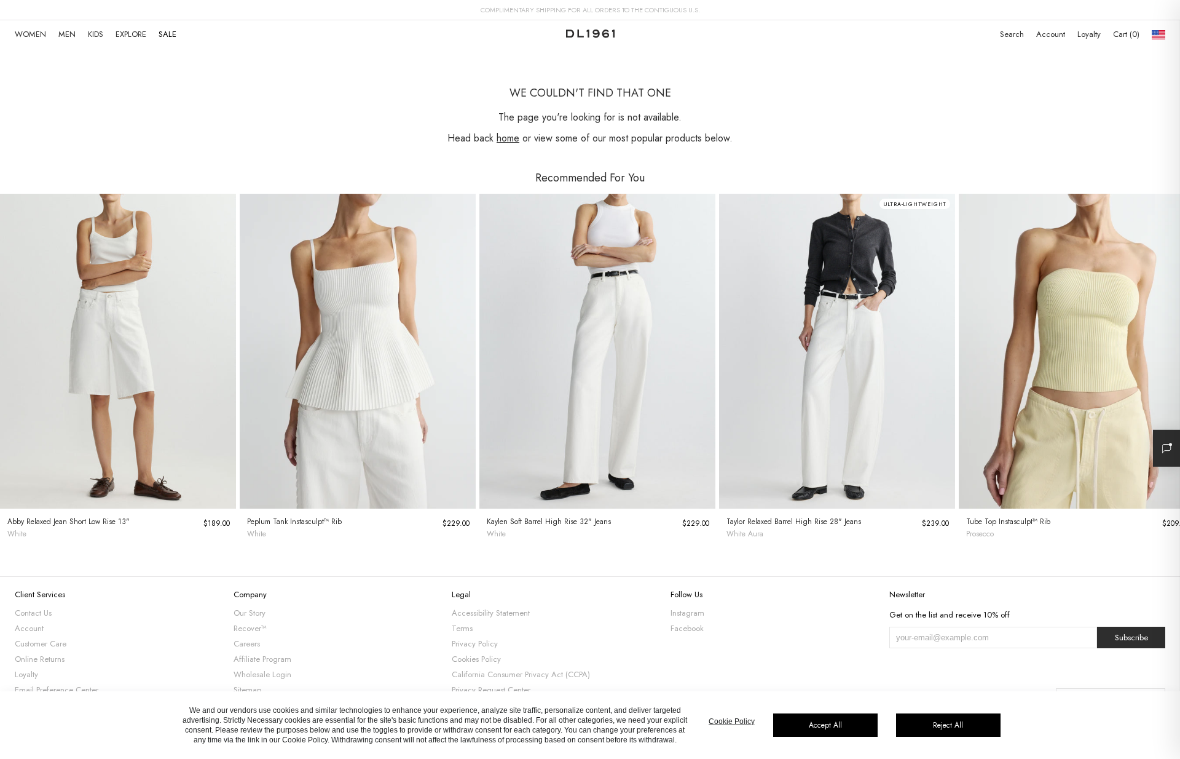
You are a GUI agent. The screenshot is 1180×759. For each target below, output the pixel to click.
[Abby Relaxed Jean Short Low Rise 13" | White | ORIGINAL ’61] (118, 351)
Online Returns (40, 659)
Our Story (250, 613)
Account (1050, 34)
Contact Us (33, 613)
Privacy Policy (475, 644)
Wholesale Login (262, 674)
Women (30, 34)
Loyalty (1089, 34)
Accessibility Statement (491, 613)
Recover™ (250, 628)
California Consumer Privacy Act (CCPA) (521, 674)
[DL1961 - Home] (590, 34)
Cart (1125, 34)
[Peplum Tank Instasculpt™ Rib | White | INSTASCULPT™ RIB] (358, 351)
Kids (95, 34)
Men (67, 34)
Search (1012, 34)
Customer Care (40, 644)
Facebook (687, 628)
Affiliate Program (262, 659)
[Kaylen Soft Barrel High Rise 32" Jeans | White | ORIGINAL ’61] (597, 351)
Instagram (687, 613)
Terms (462, 628)
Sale (167, 34)
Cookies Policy (476, 659)
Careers (247, 644)
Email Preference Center (56, 690)
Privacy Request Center (491, 690)
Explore (131, 34)
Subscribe (1131, 637)
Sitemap (247, 690)
